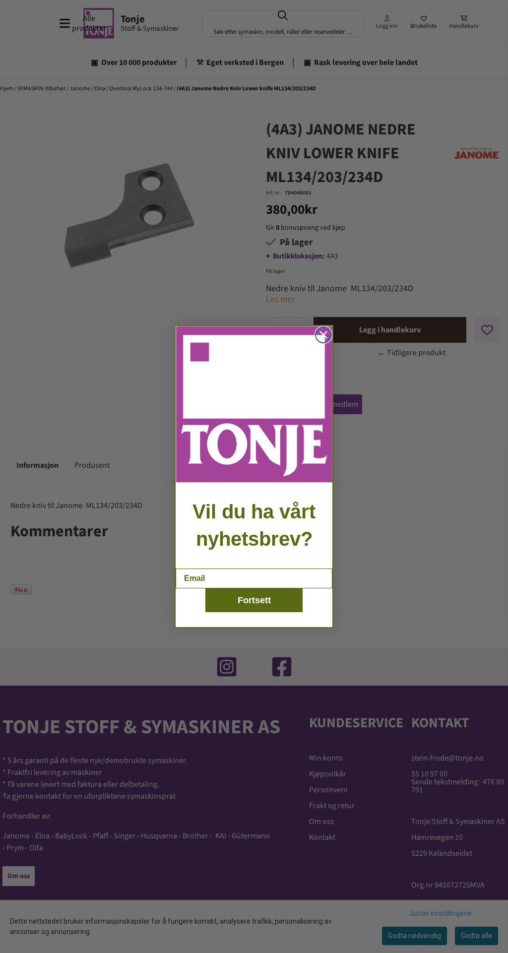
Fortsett (254, 600)
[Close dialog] (323, 335)
